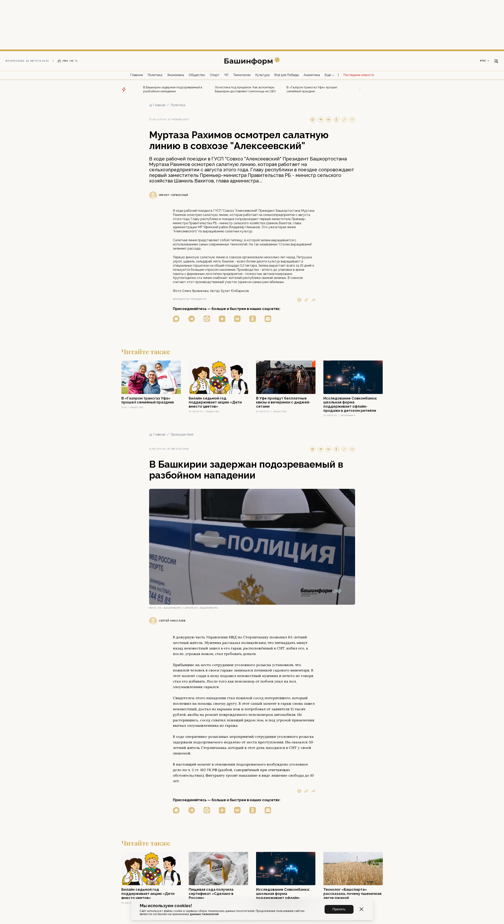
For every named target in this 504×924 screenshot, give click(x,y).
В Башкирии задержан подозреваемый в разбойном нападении (172, 89)
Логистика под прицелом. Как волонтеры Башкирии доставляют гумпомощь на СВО (245, 89)
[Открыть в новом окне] (176, 319)
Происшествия (182, 434)
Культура (262, 75)
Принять (339, 909)
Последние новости (358, 75)
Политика (155, 75)
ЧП (226, 75)
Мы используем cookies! (166, 905)
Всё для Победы (286, 75)
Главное (136, 75)
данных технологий (204, 914)
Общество (197, 75)
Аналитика (312, 75)
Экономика (175, 75)
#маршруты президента (190, 299)
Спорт (214, 75)
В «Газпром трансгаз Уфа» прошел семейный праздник (312, 89)
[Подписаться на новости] (268, 319)
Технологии (242, 75)
